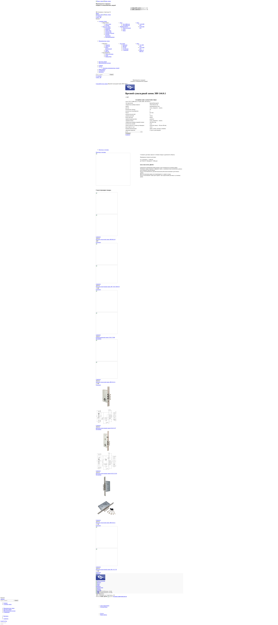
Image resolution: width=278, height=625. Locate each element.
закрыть (2, 599)
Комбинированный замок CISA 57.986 (105, 337)
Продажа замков (104, 83)
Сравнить (127, 134)
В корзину (128, 133)
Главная (98, 83)
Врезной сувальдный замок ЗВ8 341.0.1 (105, 382)
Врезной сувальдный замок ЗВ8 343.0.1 (105, 522)
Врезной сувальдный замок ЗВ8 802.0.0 (105, 239)
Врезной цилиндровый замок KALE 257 (106, 428)
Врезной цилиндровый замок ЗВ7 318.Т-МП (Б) (108, 286)
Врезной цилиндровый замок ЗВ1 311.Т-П (106, 569)
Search (111, 74)
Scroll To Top (4, 621)
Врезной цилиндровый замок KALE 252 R (106, 473)
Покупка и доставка (104, 149)
